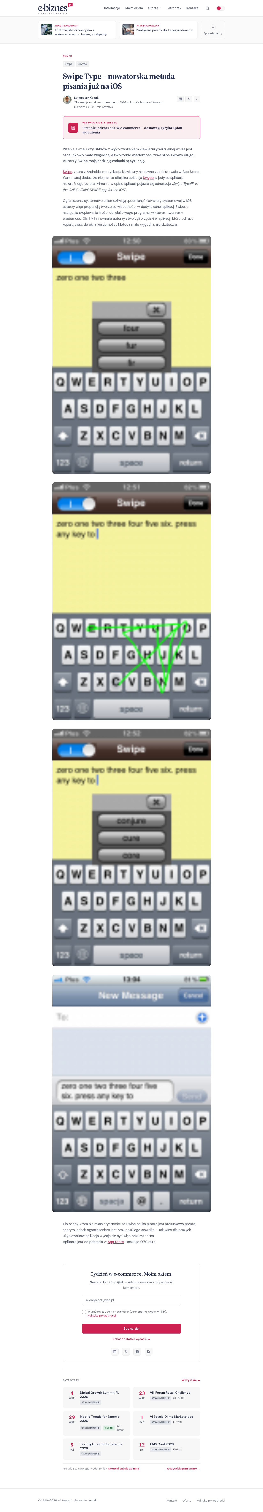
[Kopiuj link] (197, 99)
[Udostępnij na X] (188, 99)
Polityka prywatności (102, 1315)
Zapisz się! (131, 1329)
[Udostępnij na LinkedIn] (180, 99)
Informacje (112, 8)
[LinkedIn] (115, 1352)
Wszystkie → (191, 1380)
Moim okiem (134, 8)
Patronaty (173, 8)
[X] (126, 1352)
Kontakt (192, 8)
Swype (82, 64)
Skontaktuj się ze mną (123, 1468)
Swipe (69, 64)
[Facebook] (137, 1352)
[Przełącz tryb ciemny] (220, 8)
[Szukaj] (207, 8)
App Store (116, 1241)
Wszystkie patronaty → (183, 1468)
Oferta (154, 8)
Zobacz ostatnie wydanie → (131, 1339)
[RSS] (148, 1352)
